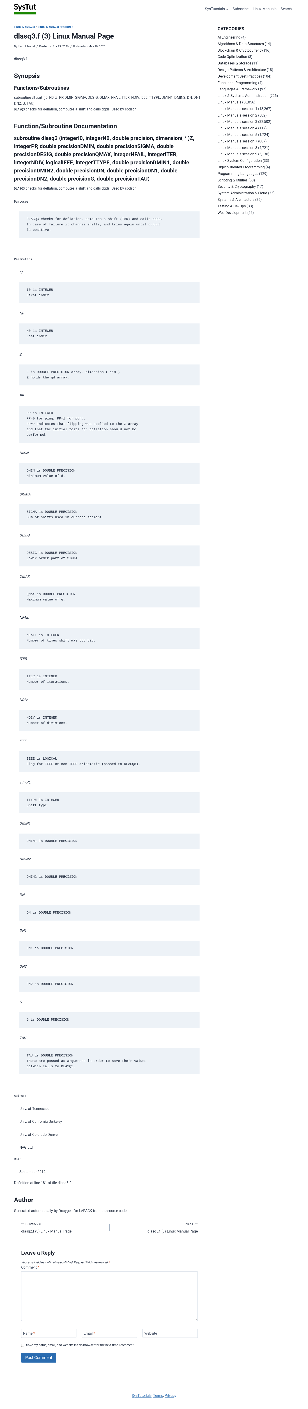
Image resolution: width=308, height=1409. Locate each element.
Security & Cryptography (237, 186)
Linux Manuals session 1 (237, 109)
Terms (158, 1395)
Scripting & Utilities (233, 180)
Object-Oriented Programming (241, 167)
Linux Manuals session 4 (237, 128)
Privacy (170, 1395)
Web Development (232, 213)
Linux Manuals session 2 (237, 115)
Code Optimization (232, 57)
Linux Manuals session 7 (237, 141)
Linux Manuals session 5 (237, 135)
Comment (30, 1267)
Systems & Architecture (236, 199)
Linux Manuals (264, 9)
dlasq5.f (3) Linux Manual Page (172, 1227)
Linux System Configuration (240, 160)
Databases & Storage (234, 63)
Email (89, 1333)
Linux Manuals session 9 (237, 154)
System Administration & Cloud (242, 193)
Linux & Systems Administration (243, 96)
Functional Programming (237, 83)
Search (286, 9)
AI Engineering (229, 37)
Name (29, 1333)
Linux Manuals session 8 (237, 148)
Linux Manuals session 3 (55, 27)
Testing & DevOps (232, 206)
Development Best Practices (240, 76)
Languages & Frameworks (238, 89)
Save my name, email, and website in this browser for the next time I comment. (80, 1345)
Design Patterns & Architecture (242, 70)
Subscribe (240, 9)
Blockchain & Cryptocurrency (240, 50)
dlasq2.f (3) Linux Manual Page (46, 1227)
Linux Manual (26, 46)
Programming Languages (238, 174)
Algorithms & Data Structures (241, 44)
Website (150, 1333)
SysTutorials (142, 1395)
